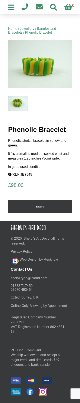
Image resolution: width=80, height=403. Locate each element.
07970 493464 (22, 289)
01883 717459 (22, 286)
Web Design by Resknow (39, 259)
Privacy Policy (21, 251)
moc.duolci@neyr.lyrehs (29, 278)
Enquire (40, 206)
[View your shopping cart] (68, 7)
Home (12, 28)
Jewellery (27, 28)
